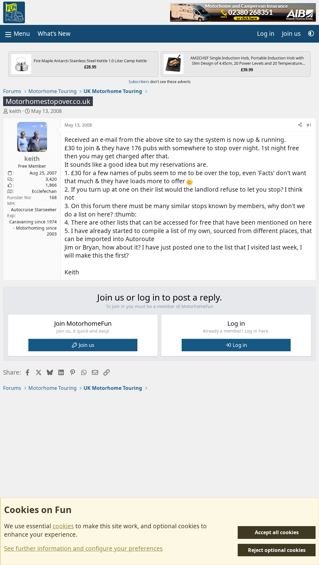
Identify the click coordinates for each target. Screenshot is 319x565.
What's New (54, 34)
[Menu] (16, 33)
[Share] (300, 125)
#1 (309, 125)
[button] (311, 34)
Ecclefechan (44, 191)
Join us (86, 345)
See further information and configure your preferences (83, 548)
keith (15, 111)
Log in (240, 345)
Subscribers (139, 81)
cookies (63, 526)
